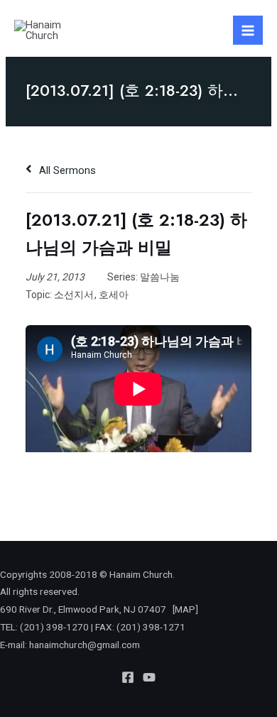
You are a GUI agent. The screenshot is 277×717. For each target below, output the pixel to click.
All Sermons (66, 170)
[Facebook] (127, 677)
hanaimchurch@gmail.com (84, 644)
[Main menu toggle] (248, 30)
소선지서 (74, 294)
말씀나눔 (160, 277)
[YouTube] (149, 677)
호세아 (114, 294)
